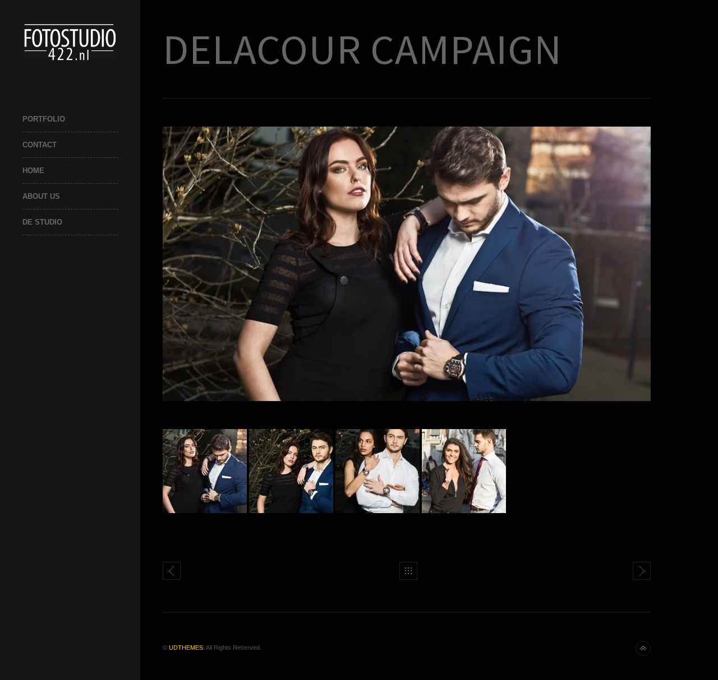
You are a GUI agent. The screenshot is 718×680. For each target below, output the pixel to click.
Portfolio (43, 119)
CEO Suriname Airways (172, 571)
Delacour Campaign (642, 571)
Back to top (643, 648)
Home (33, 170)
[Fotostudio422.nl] (70, 41)
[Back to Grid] (408, 571)
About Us (41, 196)
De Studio (42, 222)
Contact (39, 145)
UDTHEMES (186, 647)
